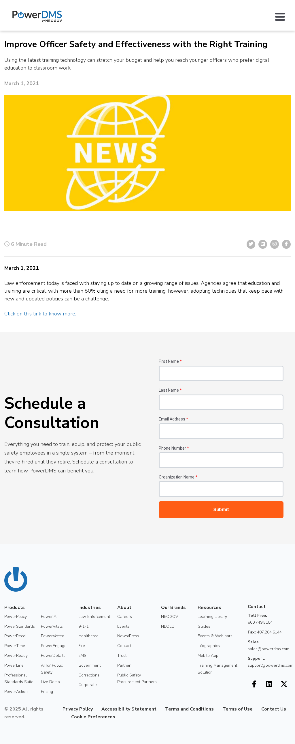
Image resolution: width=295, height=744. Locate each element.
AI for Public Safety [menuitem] (52, 669)
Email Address (173, 419)
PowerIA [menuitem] (48, 616)
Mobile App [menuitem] (208, 655)
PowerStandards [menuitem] (19, 626)
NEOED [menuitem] (168, 626)
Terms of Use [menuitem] (237, 709)
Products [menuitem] (14, 607)
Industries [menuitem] (89, 607)
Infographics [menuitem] (209, 645)
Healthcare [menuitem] (88, 636)
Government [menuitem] (89, 665)
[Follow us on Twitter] (284, 684)
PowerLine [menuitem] (14, 665)
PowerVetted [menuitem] (52, 636)
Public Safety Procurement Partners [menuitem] (137, 678)
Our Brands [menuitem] (173, 607)
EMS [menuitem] (82, 655)
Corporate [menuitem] (87, 684)
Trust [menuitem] (121, 655)
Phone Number (174, 448)
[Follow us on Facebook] (254, 684)
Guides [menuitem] (204, 626)
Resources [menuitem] (209, 607)
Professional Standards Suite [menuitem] (18, 678)
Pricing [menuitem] (47, 691)
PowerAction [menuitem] (16, 691)
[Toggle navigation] (283, 16)
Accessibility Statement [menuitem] (128, 709)
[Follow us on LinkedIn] (269, 684)
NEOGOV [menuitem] (169, 616)
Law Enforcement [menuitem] (94, 616)
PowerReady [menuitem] (16, 655)
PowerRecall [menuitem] (16, 636)
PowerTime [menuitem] (14, 645)
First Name (170, 361)
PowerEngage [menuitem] (54, 645)
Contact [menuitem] (124, 645)
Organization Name (178, 477)
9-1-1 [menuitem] (83, 626)
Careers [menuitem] (124, 616)
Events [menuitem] (123, 626)
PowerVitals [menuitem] (52, 626)
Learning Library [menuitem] (212, 616)
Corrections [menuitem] (88, 675)
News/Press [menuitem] (128, 636)
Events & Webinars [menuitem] (215, 636)
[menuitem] (58, 717)
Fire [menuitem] (81, 645)
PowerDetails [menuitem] (53, 655)
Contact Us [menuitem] (273, 709)
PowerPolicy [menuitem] (15, 616)
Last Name (170, 390)
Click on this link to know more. (40, 313)
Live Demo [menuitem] (50, 682)
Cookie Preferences (93, 717)
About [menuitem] (124, 607)
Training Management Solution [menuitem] (217, 669)
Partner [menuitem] (124, 665)
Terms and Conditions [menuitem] (189, 709)
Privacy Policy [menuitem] (78, 709)
